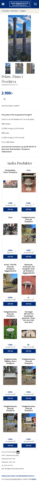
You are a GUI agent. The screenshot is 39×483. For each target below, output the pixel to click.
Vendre (33, 479)
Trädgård (22, 11)
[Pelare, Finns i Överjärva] (19, 68)
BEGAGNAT (14, 11)
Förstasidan (5, 11)
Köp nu (10, 209)
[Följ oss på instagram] (18, 452)
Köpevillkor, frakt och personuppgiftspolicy (18, 476)
